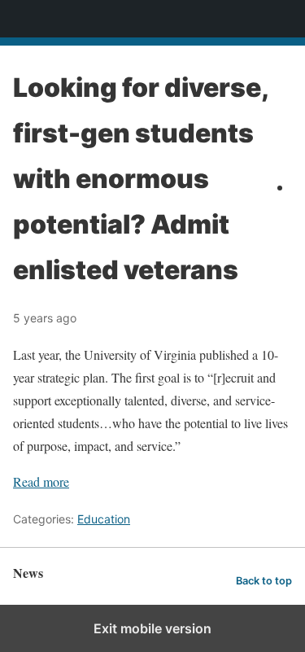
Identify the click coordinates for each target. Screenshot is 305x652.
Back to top (264, 581)
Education (103, 519)
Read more (41, 481)
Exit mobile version (152, 628)
